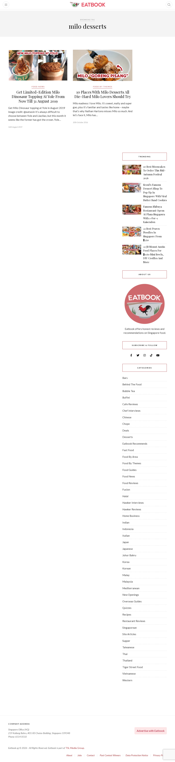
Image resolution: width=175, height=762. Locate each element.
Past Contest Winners (110, 755)
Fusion (126, 489)
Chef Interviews (131, 410)
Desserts (127, 436)
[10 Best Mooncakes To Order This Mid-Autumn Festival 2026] (131, 172)
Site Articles (129, 634)
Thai (124, 653)
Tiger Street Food (132, 667)
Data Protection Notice (137, 755)
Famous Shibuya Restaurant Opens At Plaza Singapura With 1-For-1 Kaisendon (154, 214)
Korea (125, 561)
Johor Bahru (129, 555)
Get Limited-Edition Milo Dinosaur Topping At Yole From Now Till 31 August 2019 (38, 96)
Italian (126, 535)
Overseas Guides (132, 601)
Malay (126, 575)
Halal (125, 496)
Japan (125, 542)
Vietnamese (129, 673)
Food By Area (130, 456)
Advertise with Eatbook (151, 730)
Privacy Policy (160, 755)
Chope (126, 423)
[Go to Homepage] (87, 4)
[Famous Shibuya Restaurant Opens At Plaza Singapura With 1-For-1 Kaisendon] (131, 214)
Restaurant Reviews (133, 621)
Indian (125, 522)
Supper (126, 640)
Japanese (127, 548)
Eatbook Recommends (134, 443)
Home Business (131, 515)
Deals (125, 430)
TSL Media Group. (75, 747)
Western (127, 680)
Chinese (126, 417)
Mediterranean (130, 588)
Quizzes (126, 607)
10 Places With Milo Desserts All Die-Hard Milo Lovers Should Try (102, 94)
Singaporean (129, 627)
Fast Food (128, 450)
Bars (125, 377)
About (69, 755)
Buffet (126, 397)
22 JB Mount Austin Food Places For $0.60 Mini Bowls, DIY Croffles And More (154, 254)
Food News (38, 87)
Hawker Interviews (133, 502)
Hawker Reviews (131, 509)
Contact (91, 755)
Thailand (127, 660)
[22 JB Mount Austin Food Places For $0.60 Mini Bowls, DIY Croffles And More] (131, 254)
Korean (126, 568)
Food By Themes (102, 87)
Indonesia (127, 528)
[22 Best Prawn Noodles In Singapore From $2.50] (131, 234)
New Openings (130, 594)
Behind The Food (132, 384)
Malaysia (127, 581)
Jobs (79, 755)
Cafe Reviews (130, 404)
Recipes (126, 614)
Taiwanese (128, 647)
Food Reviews (130, 483)
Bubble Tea (128, 391)
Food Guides (129, 469)
